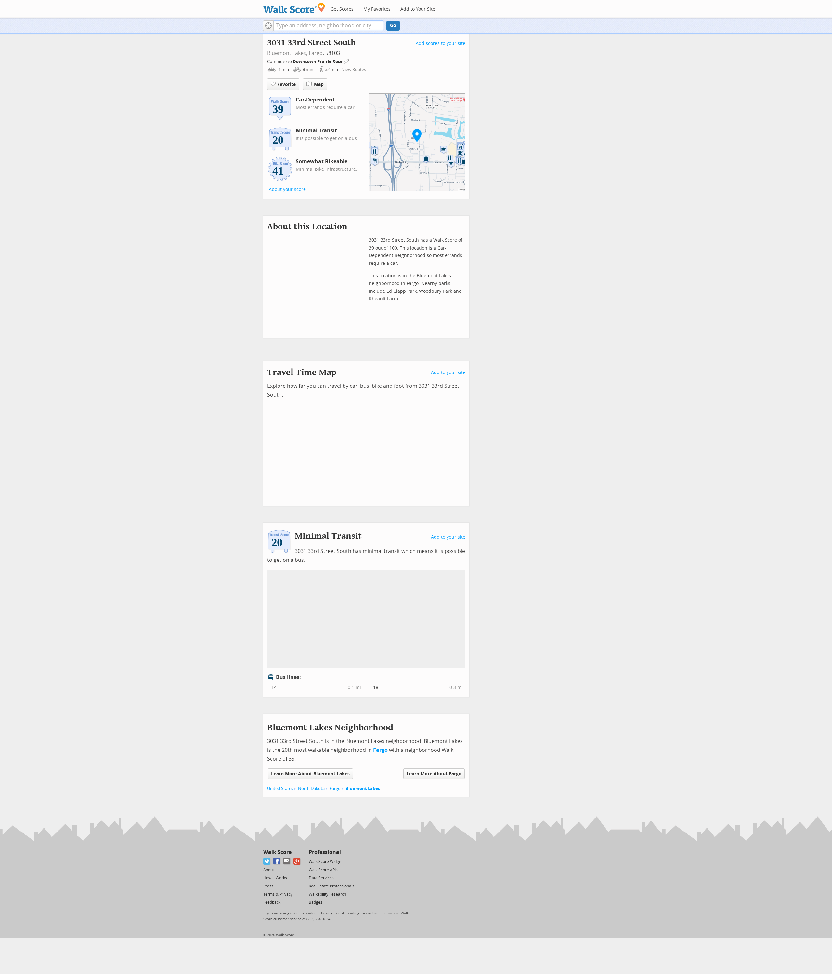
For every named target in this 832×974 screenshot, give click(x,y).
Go (393, 25)
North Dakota (311, 788)
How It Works (275, 878)
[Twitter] (267, 861)
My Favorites (377, 9)
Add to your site (448, 372)
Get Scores (342, 9)
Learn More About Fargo (434, 774)
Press (268, 886)
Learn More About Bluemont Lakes (310, 774)
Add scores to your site (440, 43)
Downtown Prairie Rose (318, 61)
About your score (287, 189)
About (268, 870)
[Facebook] (277, 861)
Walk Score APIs (323, 870)
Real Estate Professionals (331, 886)
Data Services (321, 878)
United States (280, 788)
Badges (315, 902)
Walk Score (277, 852)
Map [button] (319, 84)
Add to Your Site (417, 9)
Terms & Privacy (277, 894)
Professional (325, 852)
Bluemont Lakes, (287, 53)
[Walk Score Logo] (294, 8)
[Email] (287, 861)
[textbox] (328, 25)
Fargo (316, 53)
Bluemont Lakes (362, 788)
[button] (268, 25)
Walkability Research (327, 894)
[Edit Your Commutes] (347, 61)
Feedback (271, 902)
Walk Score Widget (326, 861)
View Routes (354, 69)
